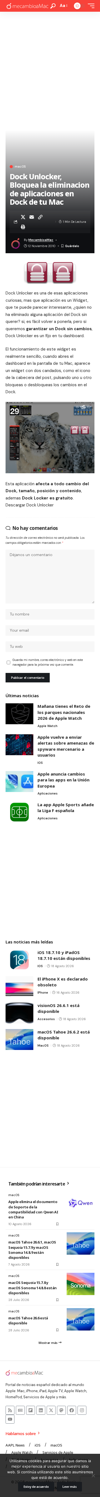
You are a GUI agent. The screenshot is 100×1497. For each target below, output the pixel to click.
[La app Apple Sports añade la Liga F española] (19, 812)
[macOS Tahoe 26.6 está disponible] (80, 1319)
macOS (20, 166)
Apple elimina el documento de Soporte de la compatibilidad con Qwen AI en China (33, 1209)
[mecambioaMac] (27, 5)
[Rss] (10, 1410)
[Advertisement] (50, 65)
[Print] (23, 226)
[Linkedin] (40, 1410)
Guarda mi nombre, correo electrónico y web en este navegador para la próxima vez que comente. (47, 662)
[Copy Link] (40, 217)
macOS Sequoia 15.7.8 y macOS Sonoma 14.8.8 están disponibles (32, 1287)
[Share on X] (23, 217)
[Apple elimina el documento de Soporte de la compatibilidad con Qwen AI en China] (80, 1203)
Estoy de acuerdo (36, 1486)
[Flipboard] (30, 1410)
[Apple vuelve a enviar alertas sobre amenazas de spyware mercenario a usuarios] (19, 744)
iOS (40, 763)
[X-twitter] (51, 1410)
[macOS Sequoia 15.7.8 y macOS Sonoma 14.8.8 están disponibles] (80, 1284)
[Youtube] (10, 1419)
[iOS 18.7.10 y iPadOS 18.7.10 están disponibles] (19, 960)
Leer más (69, 1486)
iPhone (43, 992)
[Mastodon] (61, 1410)
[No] (93, 1475)
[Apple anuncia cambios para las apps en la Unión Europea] (19, 781)
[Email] (32, 217)
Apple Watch (48, 726)
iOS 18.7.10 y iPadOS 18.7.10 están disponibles (64, 955)
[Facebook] (71, 1410)
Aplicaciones (48, 793)
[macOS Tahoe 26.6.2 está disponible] (19, 1039)
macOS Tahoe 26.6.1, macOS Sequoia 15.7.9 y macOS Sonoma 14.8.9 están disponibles (32, 1250)
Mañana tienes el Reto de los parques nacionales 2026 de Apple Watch (64, 712)
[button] (53, 6)
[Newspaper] (20, 1410)
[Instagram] (82, 1410)
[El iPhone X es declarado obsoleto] (19, 986)
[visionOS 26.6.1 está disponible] (19, 1013)
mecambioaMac (40, 240)
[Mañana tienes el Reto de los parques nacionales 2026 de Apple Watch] (19, 713)
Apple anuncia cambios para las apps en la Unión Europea (63, 780)
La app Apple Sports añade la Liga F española (66, 807)
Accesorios (46, 1019)
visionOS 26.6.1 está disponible (58, 1008)
